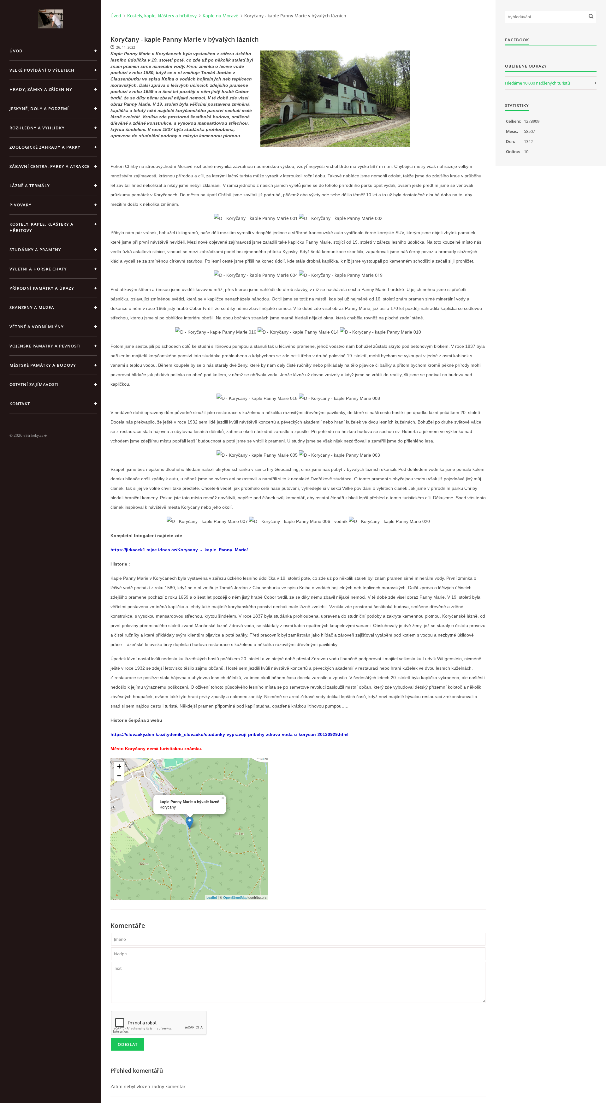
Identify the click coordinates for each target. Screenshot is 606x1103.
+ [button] (119, 766)
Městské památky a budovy (42, 365)
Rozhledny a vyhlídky (37, 128)
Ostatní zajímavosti (34, 384)
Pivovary (20, 205)
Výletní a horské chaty (38, 269)
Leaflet (211, 897)
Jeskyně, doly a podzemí (39, 108)
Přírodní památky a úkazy (41, 288)
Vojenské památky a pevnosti (45, 346)
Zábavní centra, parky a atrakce (49, 166)
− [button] (119, 776)
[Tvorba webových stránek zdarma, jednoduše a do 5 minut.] (46, 435)
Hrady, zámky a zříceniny (40, 89)
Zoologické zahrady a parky (44, 147)
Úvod (16, 51)
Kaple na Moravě (220, 16)
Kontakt (19, 403)
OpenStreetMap (235, 897)
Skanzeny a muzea (31, 307)
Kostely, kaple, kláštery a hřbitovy (41, 227)
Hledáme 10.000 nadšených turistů (537, 83)
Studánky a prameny (35, 249)
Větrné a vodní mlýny (36, 326)
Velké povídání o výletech (41, 70)
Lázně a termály (29, 185)
